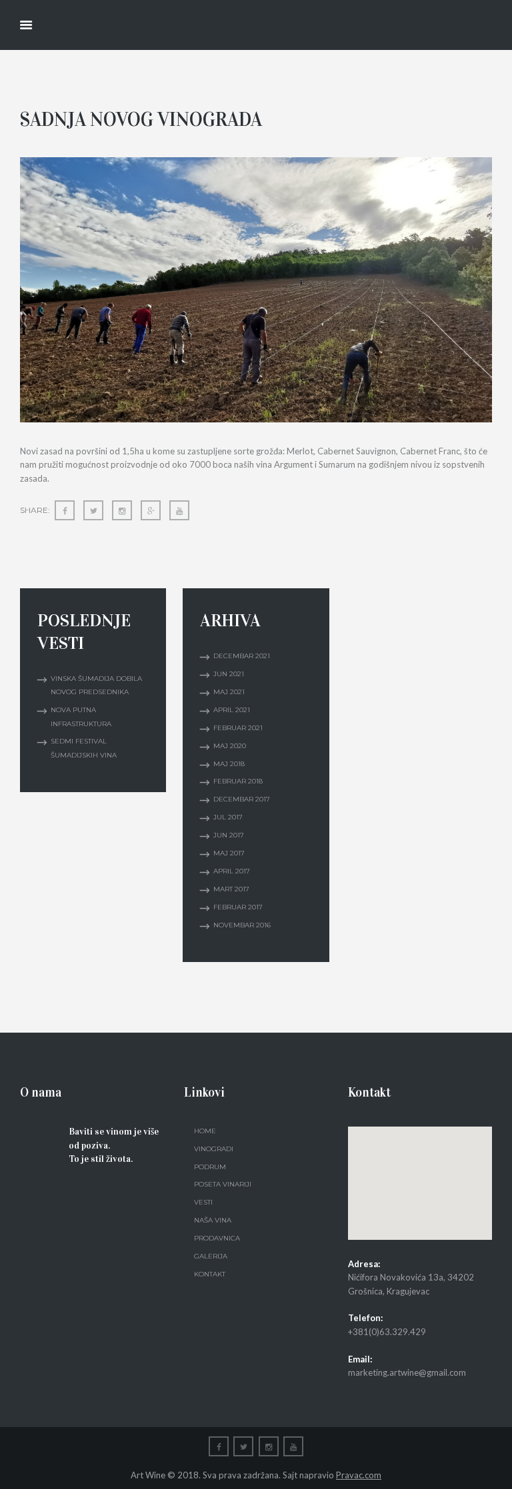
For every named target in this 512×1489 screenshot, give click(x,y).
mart (231, 889)
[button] (420, 1175)
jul (228, 817)
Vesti (203, 1202)
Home (205, 1131)
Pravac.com (358, 1475)
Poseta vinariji (222, 1184)
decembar (241, 656)
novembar (242, 925)
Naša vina (212, 1220)
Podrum (210, 1167)
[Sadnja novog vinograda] (256, 290)
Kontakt (209, 1274)
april (231, 710)
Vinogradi (213, 1149)
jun (228, 674)
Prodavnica (217, 1238)
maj (229, 692)
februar (238, 728)
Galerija (210, 1256)
